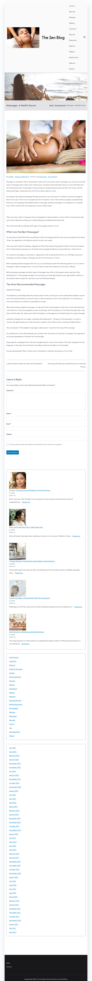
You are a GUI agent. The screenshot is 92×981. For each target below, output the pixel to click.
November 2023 (15, 822)
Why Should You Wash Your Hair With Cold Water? (25, 364)
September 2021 (15, 920)
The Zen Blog (53, 37)
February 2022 (14, 901)
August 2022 (13, 877)
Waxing (11, 736)
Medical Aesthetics (16, 704)
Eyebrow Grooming (15, 669)
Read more (26, 502)
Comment (10, 390)
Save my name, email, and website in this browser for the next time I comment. (36, 444)
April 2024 (12, 803)
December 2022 (15, 861)
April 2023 (12, 850)
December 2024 (15, 779)
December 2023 (15, 818)
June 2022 (12, 885)
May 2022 (12, 889)
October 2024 (14, 783)
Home (8, 963)
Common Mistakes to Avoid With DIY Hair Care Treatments (29, 598)
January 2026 (14, 759)
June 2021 (12, 932)
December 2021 (15, 909)
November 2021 (15, 912)
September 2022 (15, 873)
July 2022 (12, 881)
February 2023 (14, 854)
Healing (71, 23)
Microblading (13, 708)
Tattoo (11, 724)
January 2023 (14, 858)
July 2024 (12, 795)
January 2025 (14, 775)
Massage (72, 17)
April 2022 (12, 893)
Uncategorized (42, 177)
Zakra (56, 979)
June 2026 (12, 752)
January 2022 (14, 905)
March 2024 (13, 807)
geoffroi (11, 177)
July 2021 (12, 928)
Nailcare (72, 63)
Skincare (72, 12)
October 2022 (14, 869)
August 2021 (13, 924)
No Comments (52, 177)
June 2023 (12, 842)
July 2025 (12, 771)
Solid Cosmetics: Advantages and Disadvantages (26, 632)
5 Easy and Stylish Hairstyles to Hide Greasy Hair (26, 527)
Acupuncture (73, 57)
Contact (72, 6)
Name (9, 414)
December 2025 (15, 763)
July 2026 (12, 748)
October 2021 (14, 916)
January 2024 (14, 814)
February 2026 (14, 756)
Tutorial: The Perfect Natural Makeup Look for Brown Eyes (29, 490)
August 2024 (13, 791)
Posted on (22, 177)
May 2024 (12, 799)
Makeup (72, 52)
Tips (10, 728)
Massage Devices (15, 700)
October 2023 (14, 826)
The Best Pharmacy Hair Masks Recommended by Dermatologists (32, 561)
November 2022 (15, 865)
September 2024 (15, 787)
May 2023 (12, 846)
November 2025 (15, 767)
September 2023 (15, 830)
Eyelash (71, 69)
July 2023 (12, 838)
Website (9, 434)
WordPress (64, 979)
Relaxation (73, 40)
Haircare (72, 34)
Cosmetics (72, 29)
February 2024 (14, 810)
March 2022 (13, 897)
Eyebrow (72, 46)
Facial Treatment (15, 677)
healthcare (13, 689)
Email (8, 424)
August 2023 (13, 834)
